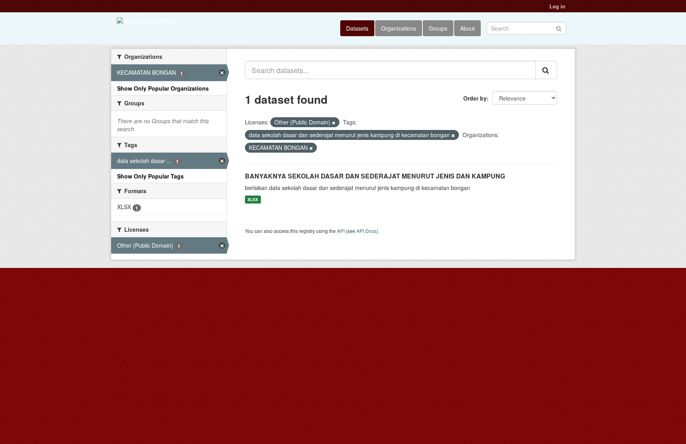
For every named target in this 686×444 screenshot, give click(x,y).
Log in (557, 6)
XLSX (252, 199)
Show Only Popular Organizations (163, 88)
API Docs (366, 230)
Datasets (357, 28)
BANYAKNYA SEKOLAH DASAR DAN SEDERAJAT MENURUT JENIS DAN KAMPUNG (375, 175)
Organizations (398, 28)
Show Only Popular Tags (150, 176)
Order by (475, 98)
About (467, 28)
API (341, 230)
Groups (438, 28)
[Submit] (558, 27)
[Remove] (333, 122)
